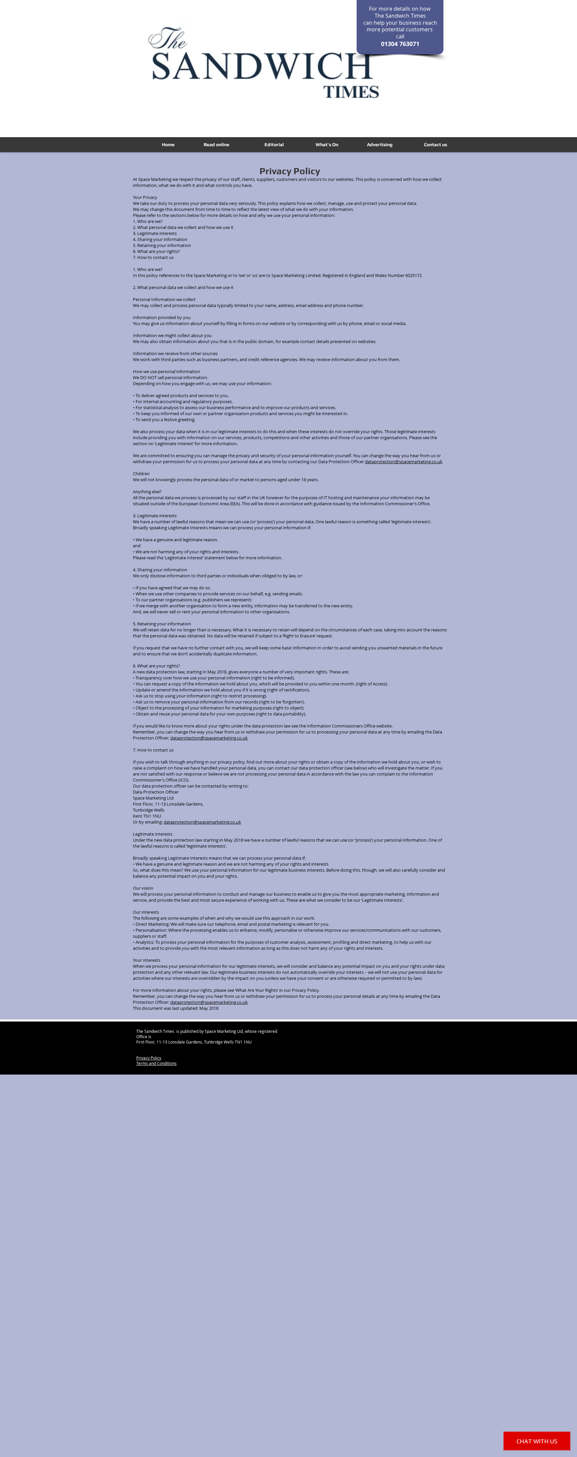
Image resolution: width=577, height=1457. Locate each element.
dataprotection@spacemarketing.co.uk (403, 462)
